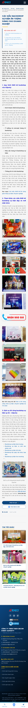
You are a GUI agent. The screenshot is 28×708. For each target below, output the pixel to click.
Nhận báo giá (13, 502)
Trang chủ (6, 8)
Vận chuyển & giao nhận (8, 678)
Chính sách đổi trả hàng (8, 681)
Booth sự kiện (20, 8)
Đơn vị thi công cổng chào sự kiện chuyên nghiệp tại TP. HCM (14, 403)
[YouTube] (14, 615)
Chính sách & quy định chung (10, 671)
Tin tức (13, 8)
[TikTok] (17, 615)
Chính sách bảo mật (7, 684)
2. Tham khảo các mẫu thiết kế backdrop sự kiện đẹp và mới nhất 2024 (13, 39)
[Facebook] (10, 615)
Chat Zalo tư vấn (15, 506)
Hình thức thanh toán (8, 674)
